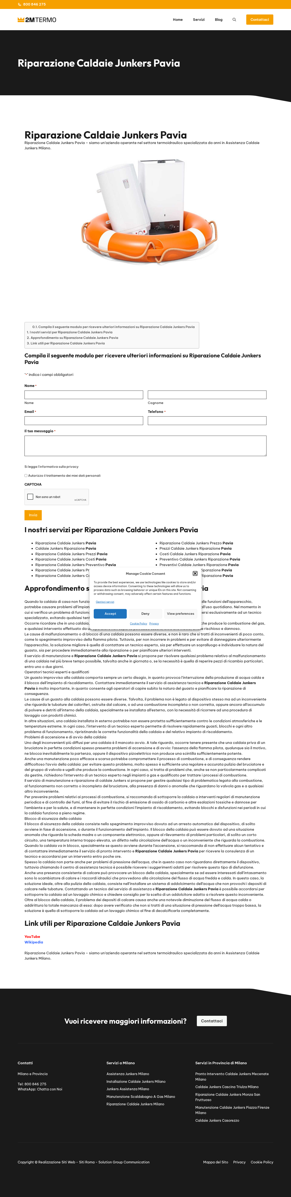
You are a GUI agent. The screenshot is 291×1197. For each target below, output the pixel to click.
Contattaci (260, 19)
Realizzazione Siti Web (56, 1162)
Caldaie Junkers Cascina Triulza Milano (227, 1087)
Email (30, 411)
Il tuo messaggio (40, 431)
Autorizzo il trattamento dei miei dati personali (64, 476)
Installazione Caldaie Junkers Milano (136, 1081)
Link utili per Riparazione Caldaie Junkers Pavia (68, 343)
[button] (195, 573)
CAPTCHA (33, 484)
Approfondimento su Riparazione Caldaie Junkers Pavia (74, 338)
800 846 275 (34, 4)
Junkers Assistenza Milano (128, 1089)
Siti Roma (87, 1162)
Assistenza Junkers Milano (128, 1074)
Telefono (157, 411)
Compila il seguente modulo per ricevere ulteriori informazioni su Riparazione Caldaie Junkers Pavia (116, 327)
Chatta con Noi (49, 1089)
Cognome (155, 403)
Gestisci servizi (105, 601)
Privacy (154, 623)
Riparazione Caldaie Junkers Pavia (54, 953)
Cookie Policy (138, 623)
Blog (218, 19)
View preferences (180, 614)
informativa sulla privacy (59, 467)
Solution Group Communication (124, 1162)
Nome (29, 403)
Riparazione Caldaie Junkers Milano (135, 1104)
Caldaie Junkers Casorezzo (217, 1120)
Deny (145, 614)
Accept (110, 614)
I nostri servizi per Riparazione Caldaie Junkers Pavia (71, 332)
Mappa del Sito (215, 1162)
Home (178, 19)
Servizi (199, 19)
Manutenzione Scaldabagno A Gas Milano (141, 1096)
